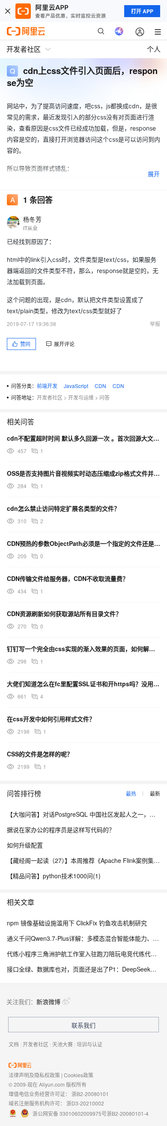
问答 (104, 397)
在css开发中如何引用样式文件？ (51, 718)
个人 (154, 49)
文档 (14, 1044)
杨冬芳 (32, 219)
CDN (100, 385)
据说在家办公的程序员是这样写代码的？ (61, 829)
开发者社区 (50, 397)
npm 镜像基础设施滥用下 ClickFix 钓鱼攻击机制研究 (77, 923)
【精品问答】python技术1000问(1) (54, 875)
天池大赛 (62, 1044)
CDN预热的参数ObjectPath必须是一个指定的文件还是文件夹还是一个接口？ (83, 543)
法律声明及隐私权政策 (34, 1075)
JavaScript (76, 385)
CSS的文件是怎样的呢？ (40, 754)
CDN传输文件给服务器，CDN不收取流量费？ (67, 578)
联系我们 (83, 1025)
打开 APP (142, 11)
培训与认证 (89, 1044)
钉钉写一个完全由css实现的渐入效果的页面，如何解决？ (83, 648)
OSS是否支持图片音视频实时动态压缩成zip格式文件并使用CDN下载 (83, 473)
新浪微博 (48, 1001)
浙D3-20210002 (85, 1103)
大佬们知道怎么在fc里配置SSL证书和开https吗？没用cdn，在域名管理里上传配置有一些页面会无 (83, 683)
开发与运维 (81, 397)
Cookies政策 (78, 1075)
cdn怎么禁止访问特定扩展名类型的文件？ (63, 508)
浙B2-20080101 (90, 1093)
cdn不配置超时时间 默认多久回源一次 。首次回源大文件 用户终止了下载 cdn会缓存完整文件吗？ (83, 438)
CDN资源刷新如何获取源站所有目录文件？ (64, 613)
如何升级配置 (25, 845)
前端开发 (47, 385)
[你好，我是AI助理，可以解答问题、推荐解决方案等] (119, 31)
